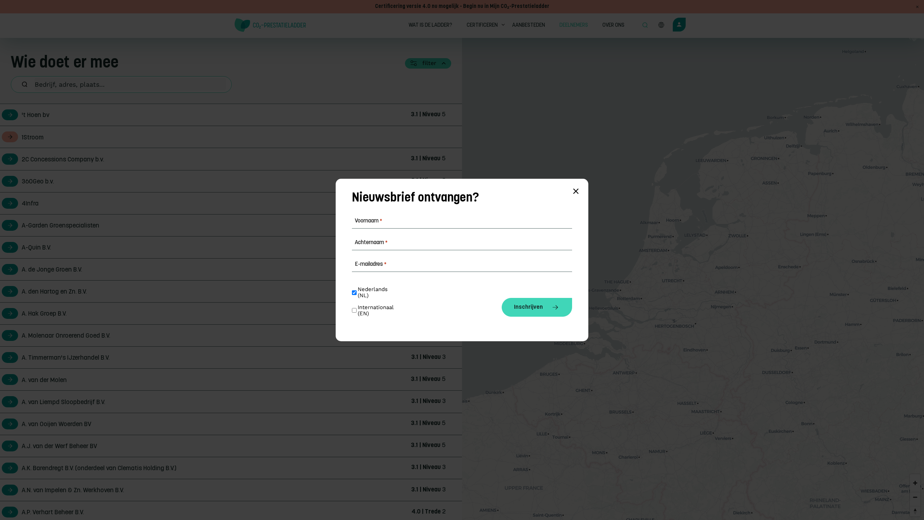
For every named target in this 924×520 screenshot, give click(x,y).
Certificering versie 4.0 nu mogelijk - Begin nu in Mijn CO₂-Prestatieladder (462, 6)
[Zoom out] (915, 497)
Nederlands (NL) (373, 292)
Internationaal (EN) (376, 310)
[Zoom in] (915, 483)
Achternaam (371, 243)
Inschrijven (528, 307)
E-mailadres (371, 264)
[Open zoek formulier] (645, 25)
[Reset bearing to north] (915, 511)
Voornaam (368, 221)
